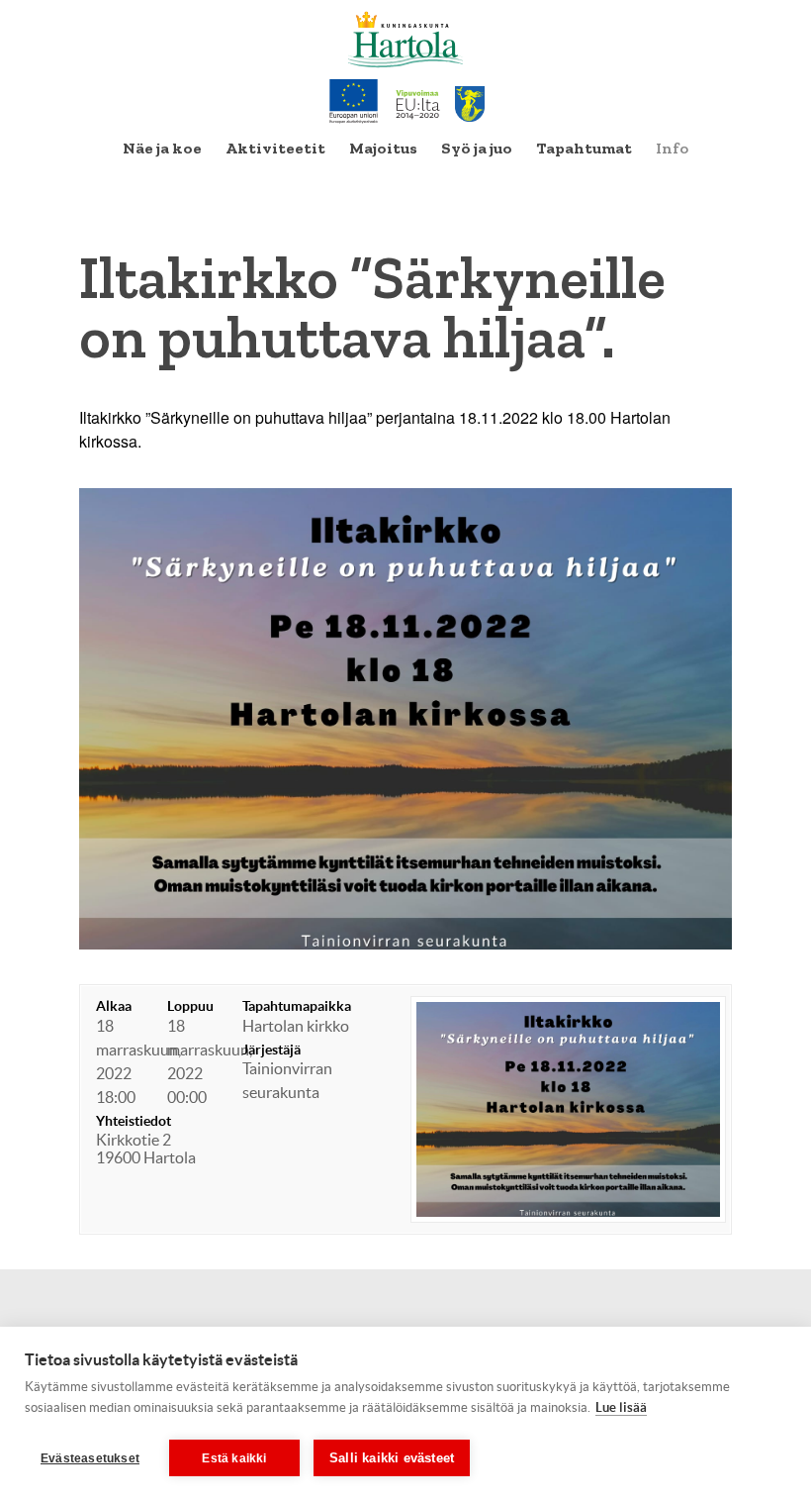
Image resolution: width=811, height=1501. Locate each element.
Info (672, 148)
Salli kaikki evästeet (391, 1458)
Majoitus (383, 148)
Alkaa (114, 1006)
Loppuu (190, 1006)
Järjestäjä (271, 1049)
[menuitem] (162, 148)
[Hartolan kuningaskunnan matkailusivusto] (406, 39)
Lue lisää (621, 1407)
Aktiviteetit (275, 148)
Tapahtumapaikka (296, 1006)
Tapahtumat (584, 148)
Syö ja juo (476, 148)
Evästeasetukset (90, 1458)
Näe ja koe (162, 148)
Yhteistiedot (133, 1121)
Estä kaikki (234, 1458)
